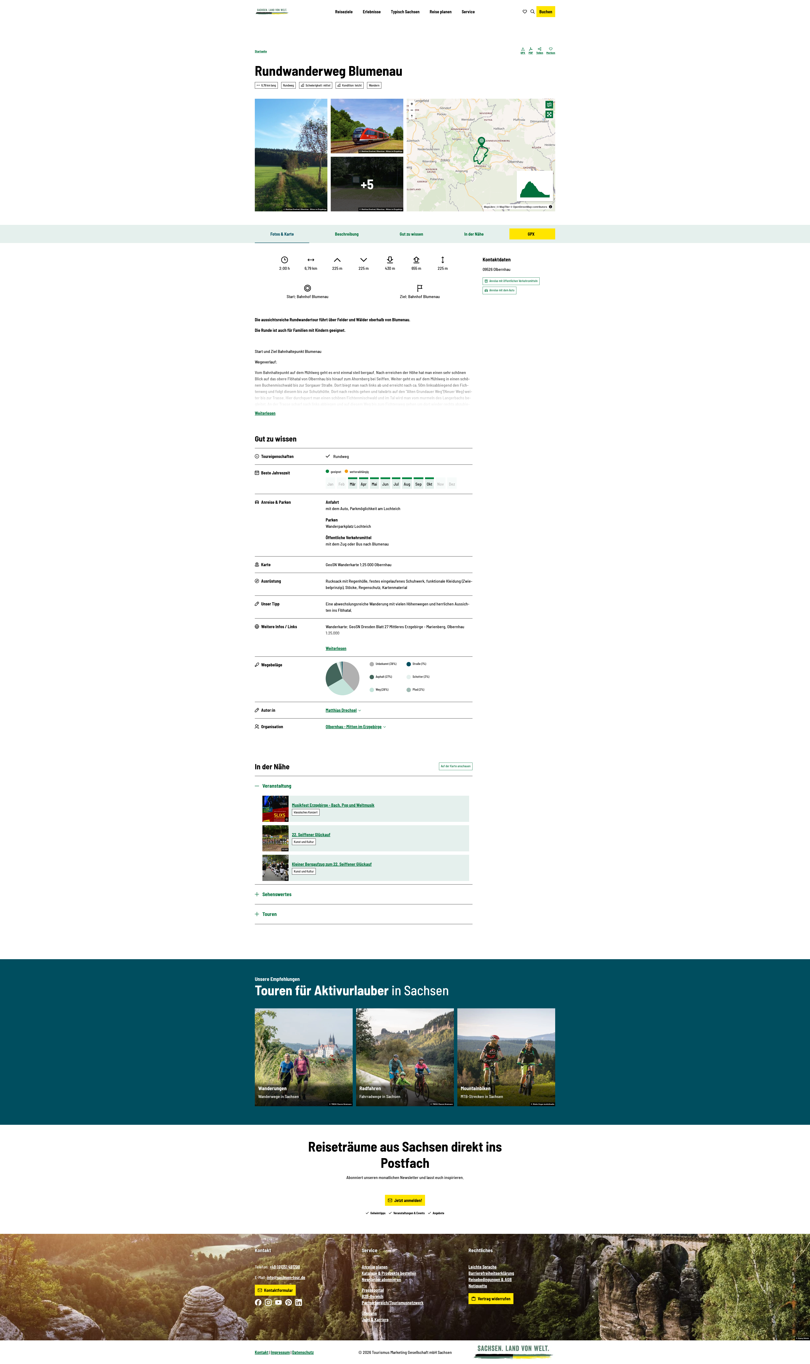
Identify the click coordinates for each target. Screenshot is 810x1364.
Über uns (369, 1313)
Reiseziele (344, 11)
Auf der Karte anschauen (456, 766)
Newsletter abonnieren (381, 1279)
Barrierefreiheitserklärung (491, 1273)
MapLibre (489, 207)
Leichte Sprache (482, 1266)
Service (468, 11)
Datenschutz (303, 1352)
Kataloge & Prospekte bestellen (389, 1273)
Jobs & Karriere (375, 1319)
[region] (481, 155)
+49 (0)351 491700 (285, 1266)
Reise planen (441, 11)
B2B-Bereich (372, 1296)
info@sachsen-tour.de (286, 1277)
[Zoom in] (412, 104)
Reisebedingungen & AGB (490, 1279)
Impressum (280, 1352)
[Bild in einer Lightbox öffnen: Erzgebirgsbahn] (367, 126)
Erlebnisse (372, 11)
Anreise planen (374, 1266)
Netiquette (477, 1285)
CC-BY (285, 850)
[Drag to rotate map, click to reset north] (412, 116)
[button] (800, 1359)
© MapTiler (503, 207)
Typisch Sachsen (405, 11)
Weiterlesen (265, 413)
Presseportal (373, 1289)
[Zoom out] (412, 110)
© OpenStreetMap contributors (528, 207)
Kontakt (262, 1352)
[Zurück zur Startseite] (272, 12)
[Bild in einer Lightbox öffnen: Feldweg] (291, 155)
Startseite (261, 51)
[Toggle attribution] (550, 206)
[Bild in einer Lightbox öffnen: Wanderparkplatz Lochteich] (367, 184)
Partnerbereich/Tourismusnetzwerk (393, 1302)
